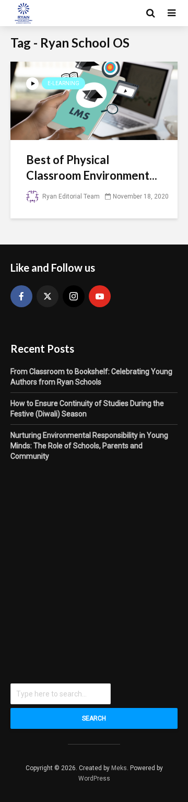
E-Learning (63, 83)
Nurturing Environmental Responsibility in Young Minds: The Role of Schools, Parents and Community (89, 445)
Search (94, 718)
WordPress (94, 778)
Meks (119, 768)
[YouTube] (100, 296)
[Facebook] (21, 296)
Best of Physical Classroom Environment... (91, 167)
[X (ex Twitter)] (47, 296)
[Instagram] (74, 296)
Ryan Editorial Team (70, 196)
